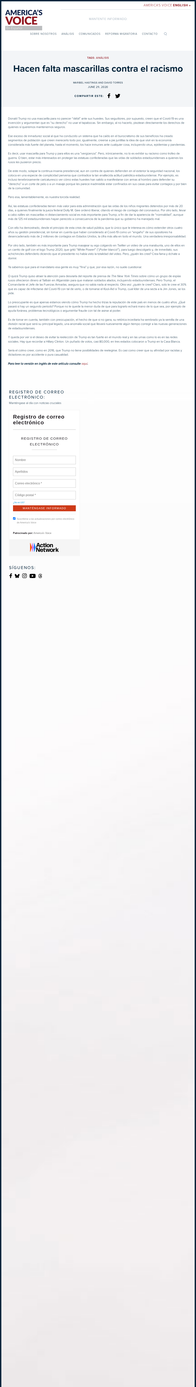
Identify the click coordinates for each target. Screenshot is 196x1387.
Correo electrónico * (29, 481)
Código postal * (25, 493)
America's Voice (167, 5)
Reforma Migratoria (121, 34)
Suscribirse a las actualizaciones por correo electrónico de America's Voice (45, 521)
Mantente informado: (108, 19)
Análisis (67, 34)
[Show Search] (165, 33)
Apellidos (21, 469)
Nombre (20, 458)
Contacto (150, 34)
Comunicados (89, 34)
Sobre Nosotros (43, 34)
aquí (84, 364)
